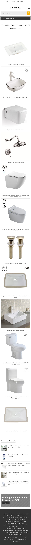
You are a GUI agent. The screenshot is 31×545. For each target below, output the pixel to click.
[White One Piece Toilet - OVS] (15, 178)
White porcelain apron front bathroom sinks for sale (15, 97)
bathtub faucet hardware (20, 515)
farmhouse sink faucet (10, 536)
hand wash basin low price (11, 537)
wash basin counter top (21, 525)
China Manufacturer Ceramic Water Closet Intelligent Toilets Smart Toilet (15, 230)
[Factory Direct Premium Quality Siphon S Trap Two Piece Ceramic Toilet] (15, 346)
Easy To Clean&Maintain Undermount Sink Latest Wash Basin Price (16, 297)
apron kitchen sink (12, 523)
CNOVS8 (15, 7)
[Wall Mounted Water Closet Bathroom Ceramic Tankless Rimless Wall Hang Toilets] (4, 465)
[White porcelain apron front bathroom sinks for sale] (15, 80)
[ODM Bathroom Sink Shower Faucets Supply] (15, 146)
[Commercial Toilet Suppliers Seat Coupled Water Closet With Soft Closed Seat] (15, 380)
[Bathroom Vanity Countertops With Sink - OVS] (15, 48)
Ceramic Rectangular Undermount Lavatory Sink (15, 431)
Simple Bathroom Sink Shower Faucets (15, 162)
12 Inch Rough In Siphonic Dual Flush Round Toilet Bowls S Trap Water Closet (18, 473)
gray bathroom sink (23, 514)
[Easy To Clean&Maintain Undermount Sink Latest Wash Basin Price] (15, 279)
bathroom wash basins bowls (15, 534)
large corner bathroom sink (10, 514)
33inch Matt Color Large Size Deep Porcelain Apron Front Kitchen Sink (18, 446)
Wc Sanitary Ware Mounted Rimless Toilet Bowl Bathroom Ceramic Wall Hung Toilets (15, 196)
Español (13, 1)
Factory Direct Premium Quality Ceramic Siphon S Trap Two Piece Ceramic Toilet (15, 363)
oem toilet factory (19, 519)
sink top (21, 523)
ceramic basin (22, 537)
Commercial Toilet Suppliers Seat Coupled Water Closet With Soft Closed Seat (15, 397)
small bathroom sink (11, 528)
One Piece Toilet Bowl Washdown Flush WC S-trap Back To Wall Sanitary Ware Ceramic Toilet (18, 483)
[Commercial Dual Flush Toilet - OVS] (15, 113)
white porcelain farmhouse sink (10, 532)
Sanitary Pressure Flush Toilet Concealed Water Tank (17, 455)
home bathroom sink (22, 539)
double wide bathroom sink (21, 530)
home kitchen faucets (9, 525)
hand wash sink (15, 541)
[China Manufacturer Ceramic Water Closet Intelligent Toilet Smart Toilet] (15, 212)
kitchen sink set (21, 528)
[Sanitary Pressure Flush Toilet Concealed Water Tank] (4, 456)
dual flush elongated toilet (11, 521)
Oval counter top (9, 515)
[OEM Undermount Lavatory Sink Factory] (15, 414)
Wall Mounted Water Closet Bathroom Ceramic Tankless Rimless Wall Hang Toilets (19, 464)
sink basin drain (22, 536)
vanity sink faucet (24, 532)
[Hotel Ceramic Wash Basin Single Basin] (15, 313)
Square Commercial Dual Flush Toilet (15, 129)
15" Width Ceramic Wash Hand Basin (15, 64)
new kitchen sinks (24, 517)
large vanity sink (10, 526)
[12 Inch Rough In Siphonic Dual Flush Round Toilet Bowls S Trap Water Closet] (4, 474)
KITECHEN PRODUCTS (9, 539)
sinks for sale (22, 521)
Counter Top (10, 519)
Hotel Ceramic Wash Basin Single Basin (15, 330)
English (7, 1)
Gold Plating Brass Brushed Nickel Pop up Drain (16, 263)
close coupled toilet (20, 526)
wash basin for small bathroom (10, 517)
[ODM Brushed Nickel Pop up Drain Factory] (15, 246)
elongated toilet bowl (8, 530)
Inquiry (6, 503)
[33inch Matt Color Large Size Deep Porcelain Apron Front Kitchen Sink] (4, 448)
